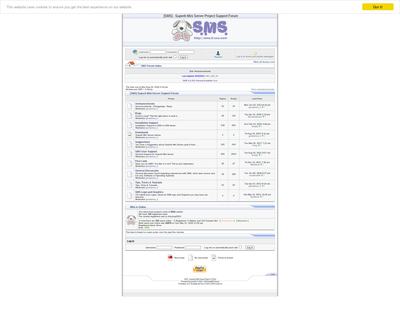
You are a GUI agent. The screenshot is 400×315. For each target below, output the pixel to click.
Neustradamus (255, 117)
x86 (207, 76)
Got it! (378, 6)
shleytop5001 (174, 216)
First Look (141, 161)
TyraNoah (254, 197)
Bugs (138, 113)
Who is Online (138, 207)
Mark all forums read (264, 62)
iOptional (218, 284)
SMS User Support (146, 151)
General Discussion (147, 170)
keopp (255, 126)
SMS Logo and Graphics (149, 192)
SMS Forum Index (151, 65)
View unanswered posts (262, 89)
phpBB (193, 281)
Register (218, 57)
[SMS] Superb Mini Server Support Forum (154, 93)
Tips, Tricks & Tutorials (148, 182)
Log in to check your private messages (255, 56)
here (215, 80)
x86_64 (214, 76)
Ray (202, 284)
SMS (186, 279)
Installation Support (146, 122)
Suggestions (142, 142)
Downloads (141, 132)
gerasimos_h (152, 108)
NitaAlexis (255, 164)
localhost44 (254, 175)
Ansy (254, 145)
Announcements (145, 103)
